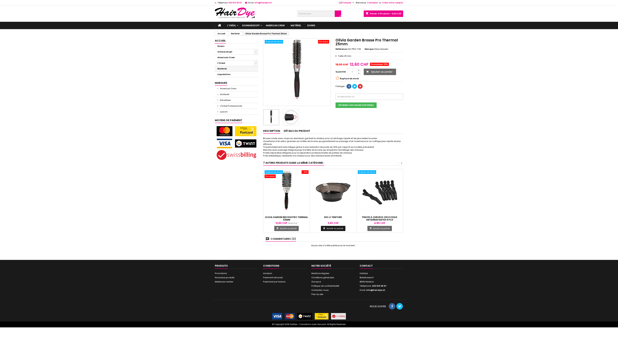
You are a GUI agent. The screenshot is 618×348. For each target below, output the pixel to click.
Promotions (221, 273)
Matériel (296, 25)
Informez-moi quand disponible (356, 105)
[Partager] (348, 86)
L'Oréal (231, 25)
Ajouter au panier (379, 72)
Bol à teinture (333, 217)
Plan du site (317, 294)
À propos (316, 281)
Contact (366, 266)
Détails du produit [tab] (297, 131)
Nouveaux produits (224, 277)
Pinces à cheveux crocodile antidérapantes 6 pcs (379, 218)
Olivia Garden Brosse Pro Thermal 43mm (286, 218)
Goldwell (224, 94)
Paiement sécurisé (273, 277)
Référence (341, 49)
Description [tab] (271, 131)
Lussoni (224, 111)
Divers (311, 25)
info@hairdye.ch (263, 2)
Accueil (220, 41)
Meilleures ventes (224, 281)
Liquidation (223, 74)
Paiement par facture (274, 281)
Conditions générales (322, 277)
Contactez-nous (320, 290)
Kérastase (225, 100)
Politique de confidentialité (325, 285)
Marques (221, 83)
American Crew (275, 25)
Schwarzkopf (251, 25)
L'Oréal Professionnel (231, 105)
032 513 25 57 (235, 2)
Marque (369, 49)
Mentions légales (320, 273)
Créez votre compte (392, 2)
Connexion (372, 2)
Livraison (267, 273)
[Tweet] (354, 86)
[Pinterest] (360, 86)
